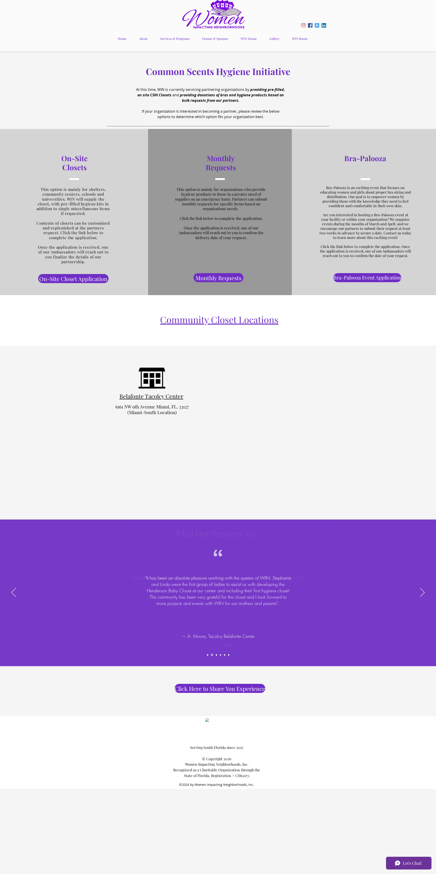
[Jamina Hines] (228, 655)
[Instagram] (303, 25)
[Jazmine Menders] (207, 655)
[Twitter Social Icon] (317, 25)
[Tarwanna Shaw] (216, 655)
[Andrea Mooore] (212, 655)
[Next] (422, 592)
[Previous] (13, 592)
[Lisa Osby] (224, 655)
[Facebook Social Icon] (310, 25)
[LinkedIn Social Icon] (324, 25)
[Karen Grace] (220, 655)
